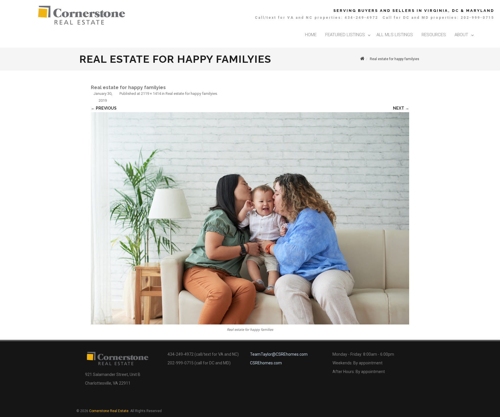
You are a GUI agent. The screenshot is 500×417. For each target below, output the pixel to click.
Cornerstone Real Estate (108, 411)
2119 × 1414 (151, 93)
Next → (401, 108)
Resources (434, 34)
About (461, 34)
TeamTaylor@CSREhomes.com (279, 354)
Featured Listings (345, 34)
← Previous (104, 108)
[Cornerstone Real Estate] (81, 23)
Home (311, 34)
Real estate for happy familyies (191, 93)
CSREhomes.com (266, 363)
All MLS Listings (394, 34)
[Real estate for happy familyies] (250, 218)
